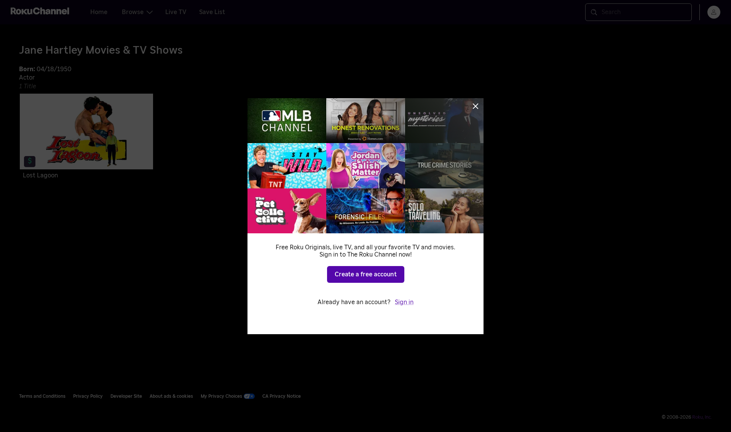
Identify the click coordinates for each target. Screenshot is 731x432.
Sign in (404, 302)
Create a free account (366, 274)
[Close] (475, 106)
